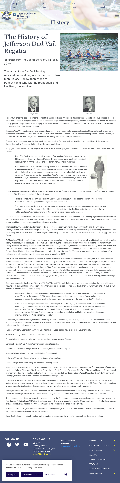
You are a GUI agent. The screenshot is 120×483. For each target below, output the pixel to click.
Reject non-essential (32, 474)
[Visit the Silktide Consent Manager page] (65, 474)
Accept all (12, 474)
